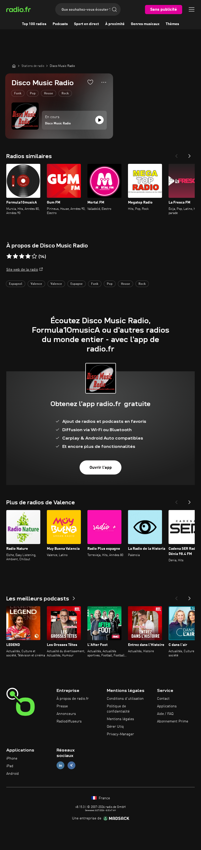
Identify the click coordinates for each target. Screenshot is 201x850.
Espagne (76, 284)
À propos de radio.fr (73, 699)
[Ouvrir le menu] (191, 9)
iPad (9, 766)
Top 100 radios (34, 24)
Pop (33, 93)
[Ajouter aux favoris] (90, 82)
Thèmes (172, 24)
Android (12, 774)
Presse (62, 706)
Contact (163, 699)
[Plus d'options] (104, 82)
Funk (17, 93)
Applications (167, 706)
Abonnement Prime (172, 721)
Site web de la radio (22, 269)
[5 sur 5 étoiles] (34, 256)
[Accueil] (14, 66)
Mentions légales (120, 719)
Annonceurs (66, 714)
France (104, 798)
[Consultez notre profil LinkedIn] (60, 765)
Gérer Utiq (115, 726)
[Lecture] (99, 120)
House (48, 93)
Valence (36, 284)
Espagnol (15, 284)
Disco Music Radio (58, 123)
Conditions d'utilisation (125, 699)
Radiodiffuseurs (69, 721)
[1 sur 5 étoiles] (9, 256)
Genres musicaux (145, 24)
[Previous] (176, 154)
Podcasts (60, 24)
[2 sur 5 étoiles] (15, 256)
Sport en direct (86, 24)
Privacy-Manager (120, 734)
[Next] (189, 154)
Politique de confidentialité (118, 708)
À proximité (115, 24)
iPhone (11, 758)
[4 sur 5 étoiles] (28, 256)
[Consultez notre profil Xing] (71, 765)
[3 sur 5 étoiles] (22, 256)
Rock (65, 93)
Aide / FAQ (165, 714)
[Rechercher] (114, 9)
